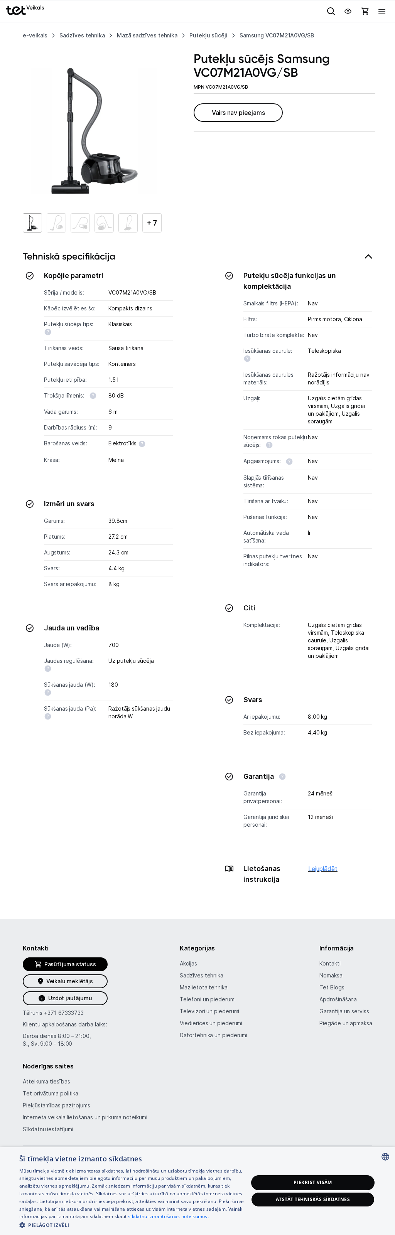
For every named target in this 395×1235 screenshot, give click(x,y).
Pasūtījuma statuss (70, 964)
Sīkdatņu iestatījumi (48, 1129)
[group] (94, 131)
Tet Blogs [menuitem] (331, 987)
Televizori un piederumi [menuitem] (209, 1011)
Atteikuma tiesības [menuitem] (46, 1081)
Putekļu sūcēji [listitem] (208, 35)
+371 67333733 (64, 1012)
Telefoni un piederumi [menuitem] (207, 999)
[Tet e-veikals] (25, 10)
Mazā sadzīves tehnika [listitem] (147, 35)
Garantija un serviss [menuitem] (344, 1011)
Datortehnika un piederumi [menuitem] (213, 1035)
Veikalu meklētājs (69, 981)
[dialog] (197, 1191)
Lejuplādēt (323, 869)
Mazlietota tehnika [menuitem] (203, 987)
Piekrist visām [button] (313, 1182)
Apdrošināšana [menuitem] (338, 999)
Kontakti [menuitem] (329, 963)
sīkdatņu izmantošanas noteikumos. (168, 1216)
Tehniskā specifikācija (69, 256)
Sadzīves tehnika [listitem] (82, 35)
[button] (133, 1224)
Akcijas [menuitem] (188, 963)
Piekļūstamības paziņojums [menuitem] (56, 1105)
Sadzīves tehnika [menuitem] (201, 975)
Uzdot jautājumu (70, 998)
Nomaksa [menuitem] (330, 975)
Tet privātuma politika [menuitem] (50, 1093)
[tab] (197, 572)
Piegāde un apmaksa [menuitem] (345, 1023)
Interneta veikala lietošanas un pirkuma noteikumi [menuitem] (85, 1117)
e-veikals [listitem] (35, 35)
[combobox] (385, 1157)
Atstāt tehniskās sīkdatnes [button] (313, 1199)
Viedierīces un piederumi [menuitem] (211, 1023)
